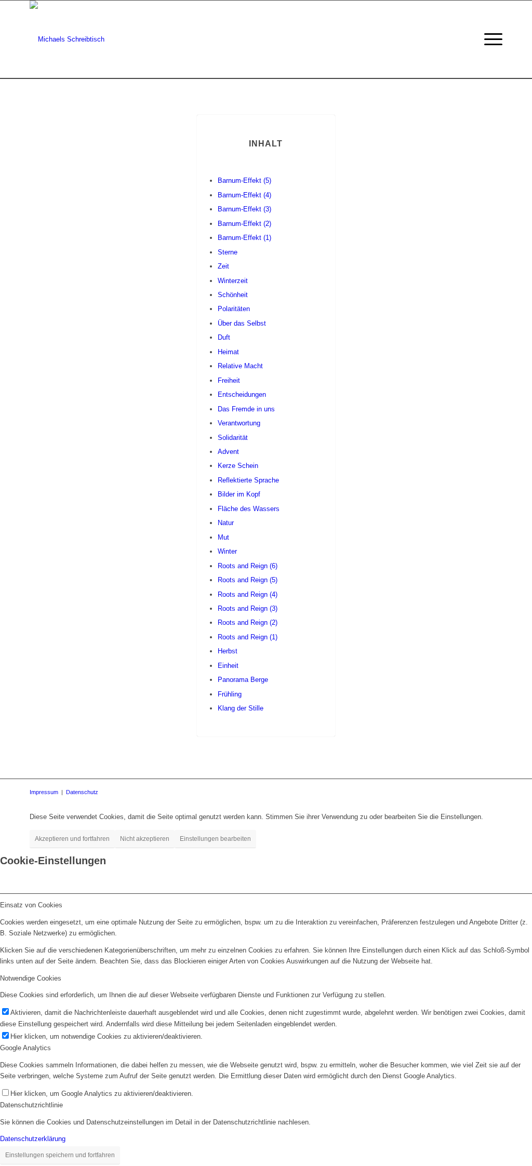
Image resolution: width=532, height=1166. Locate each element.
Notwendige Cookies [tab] (30, 978)
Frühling (230, 694)
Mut (223, 537)
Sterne (227, 252)
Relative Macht (240, 366)
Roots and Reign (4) (247, 594)
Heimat (228, 352)
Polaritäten (234, 309)
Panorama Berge (243, 679)
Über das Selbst (242, 323)
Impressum (44, 792)
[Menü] (489, 39)
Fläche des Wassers (249, 509)
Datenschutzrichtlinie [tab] (31, 1105)
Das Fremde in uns (246, 409)
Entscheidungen (242, 394)
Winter (227, 551)
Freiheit (229, 380)
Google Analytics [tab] (25, 1048)
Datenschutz (82, 792)
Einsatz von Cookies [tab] (31, 905)
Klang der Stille (240, 708)
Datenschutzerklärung (32, 1139)
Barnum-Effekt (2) (244, 223)
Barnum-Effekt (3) (244, 209)
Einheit (228, 665)
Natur (226, 523)
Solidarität (233, 437)
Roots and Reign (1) (247, 637)
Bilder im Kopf (239, 494)
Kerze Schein (238, 466)
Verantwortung (239, 423)
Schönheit (233, 295)
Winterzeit (233, 281)
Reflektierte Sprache (248, 480)
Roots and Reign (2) (247, 622)
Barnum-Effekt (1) (244, 238)
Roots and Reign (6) (247, 566)
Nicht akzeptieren (144, 838)
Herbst (227, 651)
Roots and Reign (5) (247, 580)
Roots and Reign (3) (247, 608)
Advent (228, 451)
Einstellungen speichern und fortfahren (60, 1155)
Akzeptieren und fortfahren (72, 838)
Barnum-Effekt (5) (244, 180)
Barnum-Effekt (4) (244, 195)
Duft (224, 337)
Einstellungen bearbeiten (215, 838)
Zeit (223, 266)
